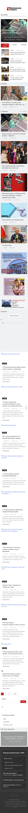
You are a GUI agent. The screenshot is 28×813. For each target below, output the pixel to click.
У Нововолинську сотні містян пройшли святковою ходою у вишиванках (11, 549)
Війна (10, 189)
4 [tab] (23, 20)
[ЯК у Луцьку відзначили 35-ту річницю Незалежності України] (5, 69)
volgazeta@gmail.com (19, 780)
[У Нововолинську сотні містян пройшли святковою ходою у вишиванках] (14, 536)
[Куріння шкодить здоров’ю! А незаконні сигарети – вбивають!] (14, 123)
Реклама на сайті (8, 768)
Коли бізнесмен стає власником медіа (12, 220)
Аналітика (5, 26)
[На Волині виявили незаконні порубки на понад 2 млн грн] (14, 612)
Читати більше (6, 381)
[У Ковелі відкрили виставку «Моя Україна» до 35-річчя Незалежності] (6, 646)
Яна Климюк (6, 371)
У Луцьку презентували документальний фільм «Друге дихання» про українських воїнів (18, 62)
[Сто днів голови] (14, 234)
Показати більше (14, 315)
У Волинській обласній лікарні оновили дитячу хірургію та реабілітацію (17, 54)
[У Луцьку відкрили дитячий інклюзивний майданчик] (5, 77)
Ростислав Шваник (7, 199)
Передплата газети (9, 762)
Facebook (14, 775)
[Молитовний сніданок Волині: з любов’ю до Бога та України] (2, 671)
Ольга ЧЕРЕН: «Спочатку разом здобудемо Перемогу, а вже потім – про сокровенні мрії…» (13, 104)
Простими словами (7, 724)
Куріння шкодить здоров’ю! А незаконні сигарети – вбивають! (12, 32)
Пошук (4, 699)
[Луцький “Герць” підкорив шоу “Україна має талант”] (14, 574)
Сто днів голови (6, 245)
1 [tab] (16, 20)
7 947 (15, 693)
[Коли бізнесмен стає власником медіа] (14, 210)
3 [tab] (21, 20)
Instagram (20, 775)
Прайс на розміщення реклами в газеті (14, 765)
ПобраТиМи (6, 721)
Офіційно (11, 241)
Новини (12, 50)
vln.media (5, 106)
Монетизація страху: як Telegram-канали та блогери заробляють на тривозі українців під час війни (13, 195)
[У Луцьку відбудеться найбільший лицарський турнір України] (14, 499)
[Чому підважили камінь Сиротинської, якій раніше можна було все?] (14, 152)
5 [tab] (25, 20)
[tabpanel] (14, 30)
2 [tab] (19, 20)
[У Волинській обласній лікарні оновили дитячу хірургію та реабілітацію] (5, 52)
